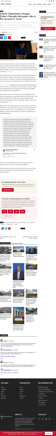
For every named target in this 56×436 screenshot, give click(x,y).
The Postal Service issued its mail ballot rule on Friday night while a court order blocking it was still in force (31, 258)
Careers (21, 391)
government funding (21, 222)
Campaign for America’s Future (45, 391)
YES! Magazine (41, 402)
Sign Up (49, 4)
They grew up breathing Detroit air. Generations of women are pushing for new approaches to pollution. (31, 302)
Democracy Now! (42, 396)
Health (1, 267)
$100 (22, 211)
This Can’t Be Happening (44, 389)
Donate (44, 4)
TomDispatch (41, 394)
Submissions (23, 396)
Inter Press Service (42, 400)
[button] (53, 4)
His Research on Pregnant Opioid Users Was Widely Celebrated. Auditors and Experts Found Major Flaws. (5, 272)
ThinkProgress (9, 71)
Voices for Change (16, 279)
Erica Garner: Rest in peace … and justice (8, 237)
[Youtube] (54, 1)
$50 (17, 211)
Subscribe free (8, 189)
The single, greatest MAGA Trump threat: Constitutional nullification (18, 255)
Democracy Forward (5, 84)
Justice (1, 253)
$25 (11, 211)
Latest (34, 4)
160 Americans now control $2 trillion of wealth (30, 237)
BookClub (3, 396)
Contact (21, 398)
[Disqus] (18, 356)
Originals (39, 4)
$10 (5, 211)
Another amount (8, 216)
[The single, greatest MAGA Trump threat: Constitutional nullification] (18, 249)
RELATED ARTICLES (5, 243)
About (21, 387)
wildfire (16, 224)
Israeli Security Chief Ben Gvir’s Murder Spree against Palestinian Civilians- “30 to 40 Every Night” (18, 284)
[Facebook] (47, 1)
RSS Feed (3, 398)
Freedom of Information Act (10, 222)
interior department (31, 222)
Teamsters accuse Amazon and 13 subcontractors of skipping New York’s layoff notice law (30, 318)
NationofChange (8, 34)
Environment (28, 268)
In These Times (42, 404)
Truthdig (40, 398)
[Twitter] (51, 1)
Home (2, 387)
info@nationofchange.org (27, 429)
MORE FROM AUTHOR (17, 243)
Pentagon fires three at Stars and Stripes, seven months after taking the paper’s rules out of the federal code (5, 258)
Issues (30, 4)
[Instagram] (49, 1)
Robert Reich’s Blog (43, 387)
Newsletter (3, 389)
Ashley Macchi (4, 32)
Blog (2, 394)
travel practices (10, 224)
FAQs (21, 394)
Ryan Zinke (3, 224)
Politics (1, 11)
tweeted (10, 102)
